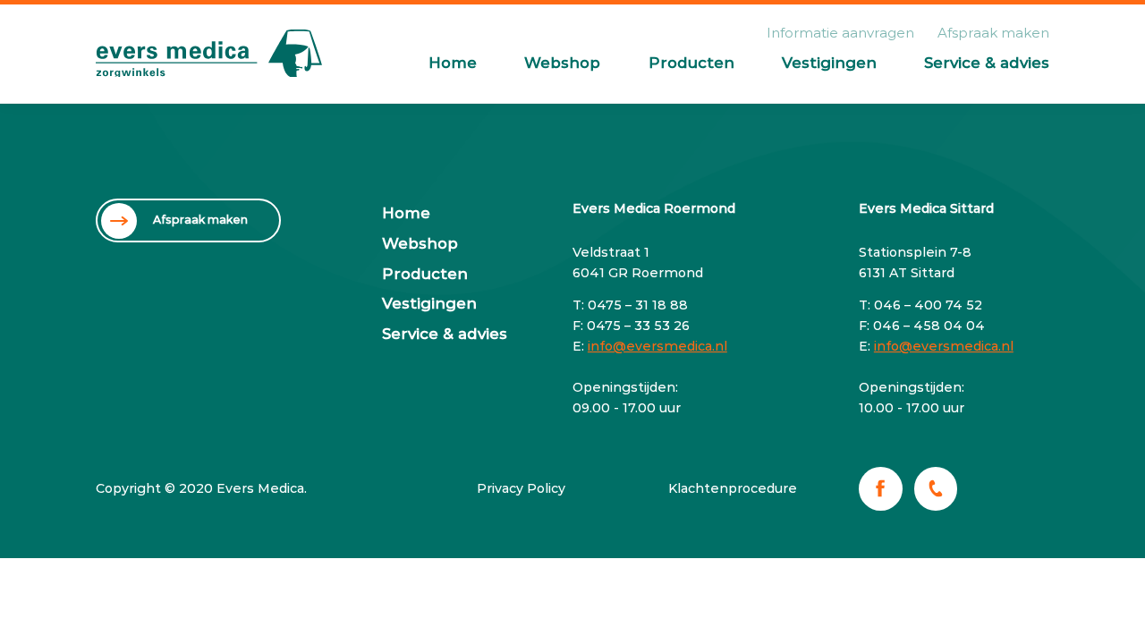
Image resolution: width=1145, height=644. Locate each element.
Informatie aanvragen (840, 32)
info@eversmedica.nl (657, 346)
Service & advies (986, 63)
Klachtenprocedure (732, 488)
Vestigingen (829, 63)
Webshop (562, 63)
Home (452, 63)
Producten (691, 63)
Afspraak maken (993, 32)
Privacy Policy (521, 488)
